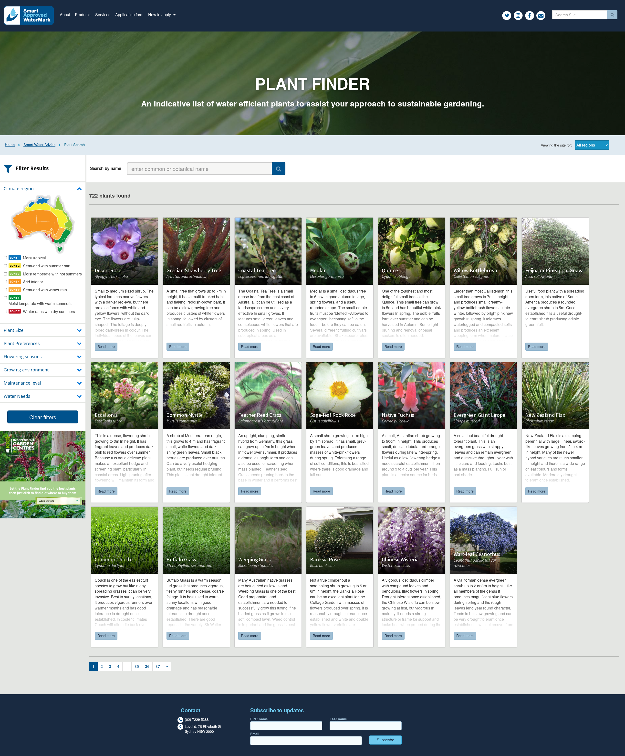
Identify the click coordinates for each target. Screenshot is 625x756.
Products (82, 14)
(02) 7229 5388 (197, 719)
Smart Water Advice (39, 144)
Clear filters (42, 417)
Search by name (105, 168)
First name (259, 718)
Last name (338, 718)
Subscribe (385, 740)
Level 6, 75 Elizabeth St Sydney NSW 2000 (203, 729)
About (65, 14)
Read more (106, 346)
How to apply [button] (160, 14)
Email (254, 733)
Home (10, 144)
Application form (129, 14)
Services (102, 14)
